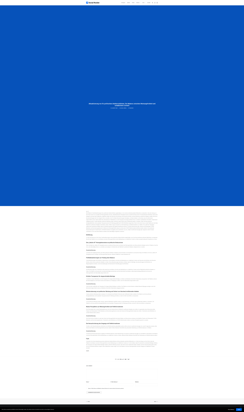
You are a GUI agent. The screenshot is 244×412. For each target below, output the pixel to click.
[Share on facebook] (115, 359)
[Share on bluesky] (125, 359)
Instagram (123, 2)
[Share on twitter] (117, 359)
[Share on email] (128, 359)
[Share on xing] (127, 359)
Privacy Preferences (231, 409)
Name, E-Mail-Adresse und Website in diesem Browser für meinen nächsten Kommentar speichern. (106, 388)
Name (87, 381)
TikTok (133, 2)
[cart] (157, 2)
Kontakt (148, 2)
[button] (153, 2)
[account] (155, 2)
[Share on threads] (118, 359)
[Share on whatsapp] (123, 359)
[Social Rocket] (92, 3)
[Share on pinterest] (120, 359)
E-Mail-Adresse (114, 381)
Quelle (87, 350)
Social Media (123, 108)
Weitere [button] (137, 2)
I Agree (239, 409)
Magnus (131, 108)
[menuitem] (123, 2)
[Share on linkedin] (122, 359)
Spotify (128, 2)
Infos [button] (143, 2)
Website (137, 381)
